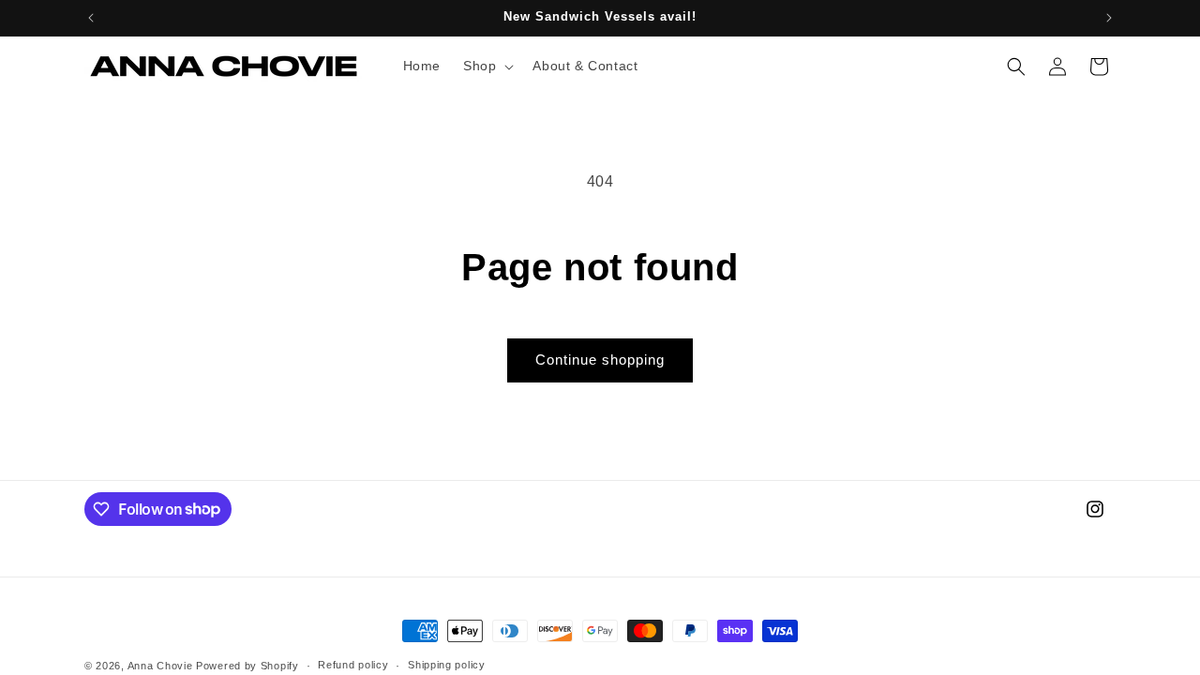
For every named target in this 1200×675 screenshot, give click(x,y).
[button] (486, 65)
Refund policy (353, 664)
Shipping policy (447, 664)
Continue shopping (600, 360)
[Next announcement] (1109, 18)
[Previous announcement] (91, 18)
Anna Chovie (160, 665)
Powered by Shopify (247, 665)
